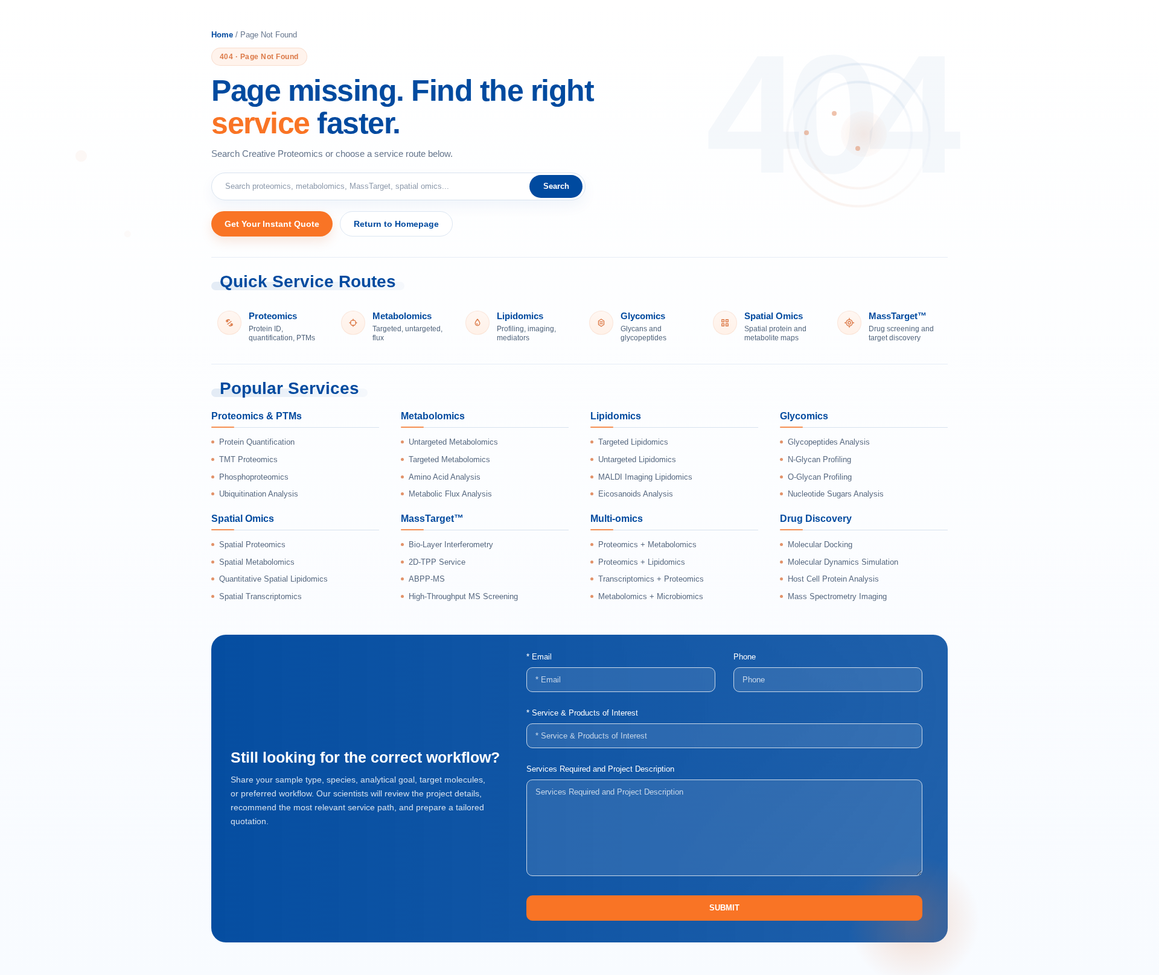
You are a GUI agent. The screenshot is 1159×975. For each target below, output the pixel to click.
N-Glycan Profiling (819, 459)
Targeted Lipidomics (633, 441)
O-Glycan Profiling (820, 476)
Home (222, 34)
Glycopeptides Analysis (829, 441)
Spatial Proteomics (252, 544)
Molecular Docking (820, 544)
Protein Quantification (257, 441)
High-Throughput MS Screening (463, 596)
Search (556, 186)
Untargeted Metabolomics (453, 441)
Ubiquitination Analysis (258, 493)
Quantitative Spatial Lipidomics (273, 578)
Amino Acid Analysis (445, 476)
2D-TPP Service (437, 562)
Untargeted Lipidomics (637, 459)
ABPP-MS (427, 578)
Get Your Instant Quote (272, 224)
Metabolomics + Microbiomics (650, 596)
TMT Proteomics (248, 459)
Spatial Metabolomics (257, 562)
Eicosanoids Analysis (635, 493)
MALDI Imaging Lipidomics (645, 476)
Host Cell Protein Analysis (833, 578)
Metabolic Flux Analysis (450, 493)
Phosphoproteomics (254, 476)
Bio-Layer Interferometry (451, 544)
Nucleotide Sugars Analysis (836, 493)
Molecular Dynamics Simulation (843, 562)
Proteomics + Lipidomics (641, 562)
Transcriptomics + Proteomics (651, 578)
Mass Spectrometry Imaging (837, 596)
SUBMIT (724, 907)
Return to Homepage (396, 224)
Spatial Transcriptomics (260, 596)
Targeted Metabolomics (449, 459)
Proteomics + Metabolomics (647, 544)
